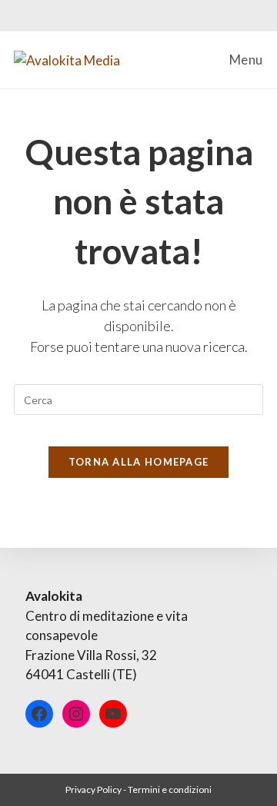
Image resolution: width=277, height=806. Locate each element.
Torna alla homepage (138, 462)
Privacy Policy (93, 789)
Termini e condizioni (170, 789)
